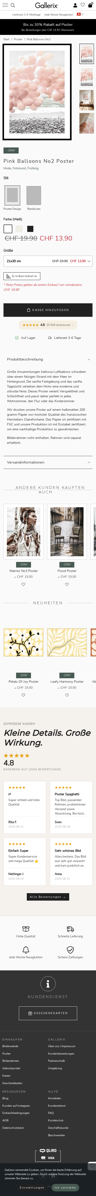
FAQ (51, 1113)
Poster (6, 1054)
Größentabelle (24, 276)
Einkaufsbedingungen (16, 1113)
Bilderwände (10, 1046)
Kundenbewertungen (61, 1054)
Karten (6, 1076)
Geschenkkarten (51, 1013)
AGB (5, 1120)
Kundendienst (56, 1106)
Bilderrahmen (10, 1061)
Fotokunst (19, 168)
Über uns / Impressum (61, 1046)
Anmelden (54, 1098)
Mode (7, 168)
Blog (5, 1098)
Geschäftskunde (58, 1128)
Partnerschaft (56, 1061)
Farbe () (12, 219)
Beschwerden (56, 1135)
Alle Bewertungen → (48, 897)
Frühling (33, 168)
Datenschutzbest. (13, 1128)
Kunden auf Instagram (16, 1106)
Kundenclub (55, 1120)
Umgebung (55, 1068)
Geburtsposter (11, 1068)
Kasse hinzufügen (50, 310)
